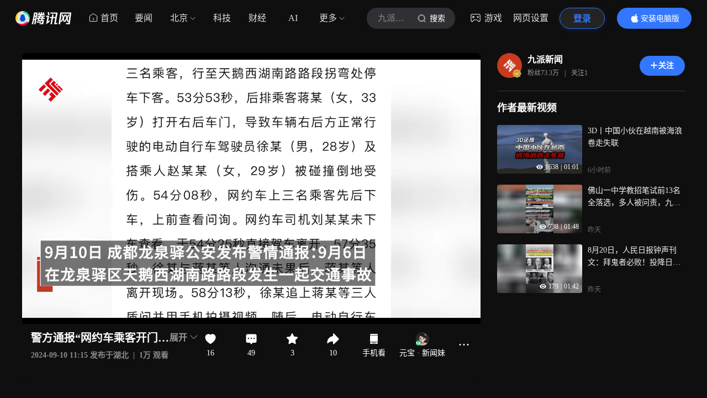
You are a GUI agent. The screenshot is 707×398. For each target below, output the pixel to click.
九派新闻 (545, 59)
